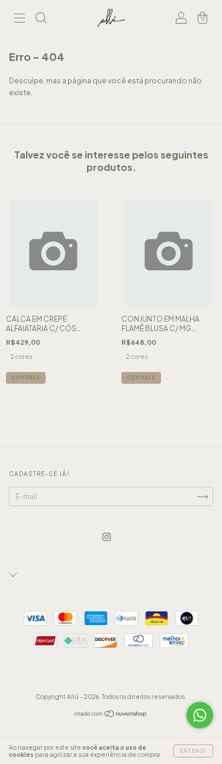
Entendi (193, 751)
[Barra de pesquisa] (41, 19)
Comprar (26, 378)
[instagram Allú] (106, 536)
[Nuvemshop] (111, 715)
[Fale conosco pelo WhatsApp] (199, 715)
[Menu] (19, 19)
